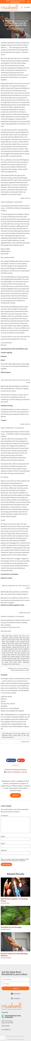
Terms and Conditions (11, 1036)
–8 (4, 54)
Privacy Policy (21, 1036)
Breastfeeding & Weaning (18, 769)
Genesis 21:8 (25, 741)
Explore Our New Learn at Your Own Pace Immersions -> (15, 1)
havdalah (8, 772)
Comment (5, 815)
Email (3, 843)
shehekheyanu (16, 772)
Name (3, 836)
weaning (24, 772)
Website (4, 850)
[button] (22, 7)
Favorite (16, 765)
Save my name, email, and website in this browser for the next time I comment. (15, 860)
